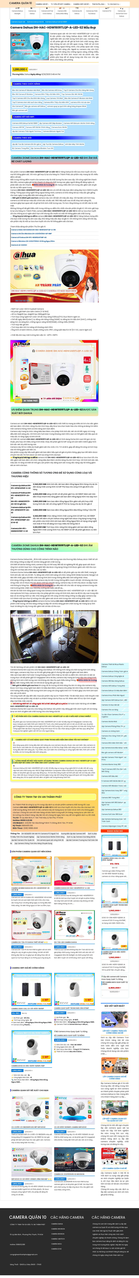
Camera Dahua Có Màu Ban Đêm (114, 690)
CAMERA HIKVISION (58, 1229)
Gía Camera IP (17, 106)
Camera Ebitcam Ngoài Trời (53, 131)
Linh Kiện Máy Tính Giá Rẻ (74, 144)
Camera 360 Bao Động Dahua (113, 681)
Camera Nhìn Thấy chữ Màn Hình (47, 94)
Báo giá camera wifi (19, 110)
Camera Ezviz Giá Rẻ (59, 127)
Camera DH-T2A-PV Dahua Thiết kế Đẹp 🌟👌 (29, 942)
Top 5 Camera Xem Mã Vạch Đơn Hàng (27, 102)
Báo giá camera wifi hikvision (112, 752)
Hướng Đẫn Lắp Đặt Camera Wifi (73, 834)
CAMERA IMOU (56, 1244)
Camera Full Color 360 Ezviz (112, 814)
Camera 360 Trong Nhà (110, 798)
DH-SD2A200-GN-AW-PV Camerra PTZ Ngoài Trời (40, 834)
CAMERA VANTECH (58, 1239)
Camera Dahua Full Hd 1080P (56, 22)
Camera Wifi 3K (18, 127)
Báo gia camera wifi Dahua (35, 106)
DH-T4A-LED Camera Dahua (65, 942)
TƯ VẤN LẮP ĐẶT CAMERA (60, 4)
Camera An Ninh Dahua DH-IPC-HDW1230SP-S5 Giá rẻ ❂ (30, 889)
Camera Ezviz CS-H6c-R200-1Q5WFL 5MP (28, 1066)
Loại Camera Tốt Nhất (54, 98)
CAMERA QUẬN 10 (20, 3)
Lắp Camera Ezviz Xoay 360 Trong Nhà (114, 791)
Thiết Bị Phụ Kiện (98, 4)
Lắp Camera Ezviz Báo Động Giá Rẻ (114, 748)
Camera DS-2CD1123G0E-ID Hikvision (69, 1174)
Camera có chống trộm (111, 731)
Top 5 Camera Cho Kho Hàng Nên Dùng (79, 90)
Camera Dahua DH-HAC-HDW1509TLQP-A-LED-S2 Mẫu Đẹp (53, 27)
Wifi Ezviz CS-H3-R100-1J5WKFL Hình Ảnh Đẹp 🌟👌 (31, 1179)
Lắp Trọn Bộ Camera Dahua (53, 144)
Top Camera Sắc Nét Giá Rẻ (71, 94)
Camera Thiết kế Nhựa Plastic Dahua (113, 665)
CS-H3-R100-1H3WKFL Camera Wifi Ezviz (70, 1127)
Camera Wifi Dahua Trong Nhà (113, 686)
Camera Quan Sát (18, 22)
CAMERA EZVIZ (56, 1249)
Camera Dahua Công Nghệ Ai (113, 676)
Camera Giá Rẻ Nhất (109, 721)
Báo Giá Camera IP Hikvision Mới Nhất (26, 90)
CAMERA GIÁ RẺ (42, 4)
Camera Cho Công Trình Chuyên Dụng (114, 737)
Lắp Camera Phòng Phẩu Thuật (113, 726)
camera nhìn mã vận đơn (80, 102)
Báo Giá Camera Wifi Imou (52, 90)
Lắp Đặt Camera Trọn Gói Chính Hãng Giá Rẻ (115, 1032)
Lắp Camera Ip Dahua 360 (111, 809)
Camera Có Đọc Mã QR (110, 705)
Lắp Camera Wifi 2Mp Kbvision (50, 123)
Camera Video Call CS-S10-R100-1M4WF (27, 1008)
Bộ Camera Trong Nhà (20, 148)
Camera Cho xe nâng (110, 710)
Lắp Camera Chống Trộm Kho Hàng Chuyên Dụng (33, 843)
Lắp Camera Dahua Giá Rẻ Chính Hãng (115, 1077)
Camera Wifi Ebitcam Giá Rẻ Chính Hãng (79, 123)
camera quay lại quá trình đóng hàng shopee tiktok (66, 106)
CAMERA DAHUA (57, 1224)
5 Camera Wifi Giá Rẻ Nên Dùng (113, 781)
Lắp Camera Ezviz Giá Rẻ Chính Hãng (50, 837)
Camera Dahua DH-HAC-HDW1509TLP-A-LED (72, 888)
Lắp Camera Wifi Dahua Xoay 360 (114, 700)
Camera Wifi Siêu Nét (110, 776)
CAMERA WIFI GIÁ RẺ (81, 4)
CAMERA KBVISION (57, 1234)
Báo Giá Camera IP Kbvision (22, 94)
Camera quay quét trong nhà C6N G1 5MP (71, 1008)
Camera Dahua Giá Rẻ (35, 22)
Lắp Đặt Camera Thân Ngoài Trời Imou (26, 131)
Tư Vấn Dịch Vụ (113, 4)
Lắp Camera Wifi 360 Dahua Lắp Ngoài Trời (114, 803)
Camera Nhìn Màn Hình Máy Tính (114, 743)
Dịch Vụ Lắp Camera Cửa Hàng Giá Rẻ (81, 837)
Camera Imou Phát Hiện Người (113, 695)
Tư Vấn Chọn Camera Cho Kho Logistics (113, 715)
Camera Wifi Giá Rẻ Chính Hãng (38, 127)
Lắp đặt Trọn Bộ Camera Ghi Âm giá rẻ (26, 144)
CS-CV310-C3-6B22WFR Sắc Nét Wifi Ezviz (28, 1127)
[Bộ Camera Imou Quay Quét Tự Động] (70, 1031)
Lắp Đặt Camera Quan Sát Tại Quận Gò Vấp (115, 1119)
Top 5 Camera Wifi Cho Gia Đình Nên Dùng (28, 98)
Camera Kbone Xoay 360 (111, 764)
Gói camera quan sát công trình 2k (50, 840)
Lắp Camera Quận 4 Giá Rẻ (115, 1168)
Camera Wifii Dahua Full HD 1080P (25, 123)
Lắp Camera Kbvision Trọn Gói (42, 148)
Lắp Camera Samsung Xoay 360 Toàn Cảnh (114, 820)
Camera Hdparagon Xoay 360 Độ (114, 826)
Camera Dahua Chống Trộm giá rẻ (115, 671)
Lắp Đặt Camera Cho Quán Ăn (22, 840)
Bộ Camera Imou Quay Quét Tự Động (69, 1035)
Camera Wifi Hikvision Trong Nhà (114, 786)
